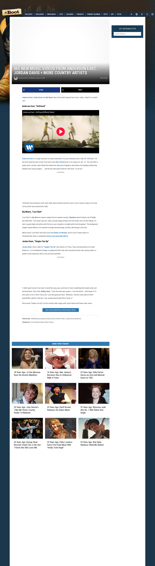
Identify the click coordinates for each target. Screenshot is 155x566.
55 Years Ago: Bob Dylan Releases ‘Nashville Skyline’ (92, 443)
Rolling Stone (45, 291)
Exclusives (40, 14)
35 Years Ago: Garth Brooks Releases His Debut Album (59, 408)
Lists (61, 14)
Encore (62, 162)
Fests (106, 14)
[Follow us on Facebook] (141, 14)
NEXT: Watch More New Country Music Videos (61, 310)
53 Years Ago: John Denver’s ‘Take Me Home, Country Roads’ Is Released (26, 410)
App (112, 14)
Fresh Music (51, 14)
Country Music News (37, 322)
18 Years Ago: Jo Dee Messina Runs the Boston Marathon (27, 373)
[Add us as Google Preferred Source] (136, 14)
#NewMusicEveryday (38, 319)
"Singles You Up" (50, 247)
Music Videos (49, 322)
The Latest (28, 14)
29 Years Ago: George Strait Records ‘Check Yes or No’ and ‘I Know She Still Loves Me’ (27, 445)
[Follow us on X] (147, 14)
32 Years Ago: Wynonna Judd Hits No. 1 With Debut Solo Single (93, 410)
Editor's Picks (60, 319)
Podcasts (80, 14)
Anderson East (27, 97)
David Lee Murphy (60, 233)
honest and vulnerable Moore (57, 236)
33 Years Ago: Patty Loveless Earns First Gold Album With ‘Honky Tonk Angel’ (59, 445)
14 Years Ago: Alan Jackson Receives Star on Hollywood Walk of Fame (59, 375)
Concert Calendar (93, 14)
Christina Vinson (23, 78)
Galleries (69, 14)
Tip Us (119, 14)
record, (69, 217)
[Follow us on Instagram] (152, 14)
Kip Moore (49, 97)
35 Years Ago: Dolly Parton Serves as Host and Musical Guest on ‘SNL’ (92, 375)
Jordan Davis (37, 97)
